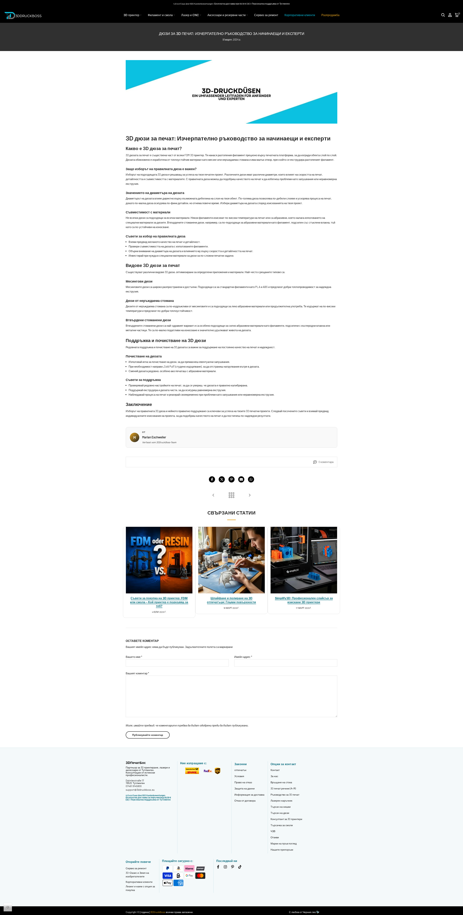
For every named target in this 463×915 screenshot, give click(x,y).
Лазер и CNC (190, 15)
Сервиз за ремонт (266, 15)
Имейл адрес (243, 656)
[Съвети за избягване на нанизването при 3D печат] (250, 495)
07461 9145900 (134, 786)
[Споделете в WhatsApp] (251, 479)
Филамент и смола (160, 15)
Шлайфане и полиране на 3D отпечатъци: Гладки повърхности (231, 600)
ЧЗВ (273, 831)
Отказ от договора (245, 800)
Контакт (275, 769)
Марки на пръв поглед (284, 843)
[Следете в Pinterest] (232, 867)
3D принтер (131, 15)
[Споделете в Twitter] (222, 479)
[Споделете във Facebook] (212, 479)
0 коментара (326, 461)
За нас (274, 776)
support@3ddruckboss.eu (140, 789)
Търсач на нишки (281, 806)
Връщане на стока (281, 782)
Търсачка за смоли (282, 825)
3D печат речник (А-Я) (283, 788)
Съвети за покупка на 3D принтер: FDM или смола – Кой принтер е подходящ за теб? (159, 602)
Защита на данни (244, 788)
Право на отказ (243, 782)
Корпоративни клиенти (299, 15)
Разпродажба (330, 15)
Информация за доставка (249, 794)
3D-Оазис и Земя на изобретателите (137, 874)
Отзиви (275, 837)
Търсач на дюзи (280, 812)
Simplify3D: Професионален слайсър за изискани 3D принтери (304, 600)
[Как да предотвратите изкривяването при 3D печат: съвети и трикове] (213, 495)
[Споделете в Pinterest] (231, 479)
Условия (239, 776)
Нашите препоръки (282, 849)
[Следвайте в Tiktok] (240, 867)
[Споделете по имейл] (241, 479)
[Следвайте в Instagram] (225, 867)
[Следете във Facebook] (218, 867)
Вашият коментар (137, 673)
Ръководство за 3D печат (285, 794)
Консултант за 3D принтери (286, 819)
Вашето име (134, 656)
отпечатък (240, 769)
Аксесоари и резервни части (226, 15)
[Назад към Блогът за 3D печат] (231, 495)
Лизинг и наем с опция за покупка (140, 888)
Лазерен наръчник (281, 800)
